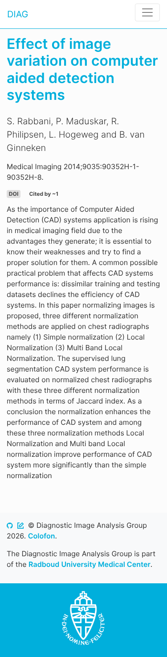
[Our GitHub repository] (10, 525)
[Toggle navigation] (147, 12)
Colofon (41, 535)
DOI (13, 193)
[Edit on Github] (20, 525)
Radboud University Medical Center (90, 564)
